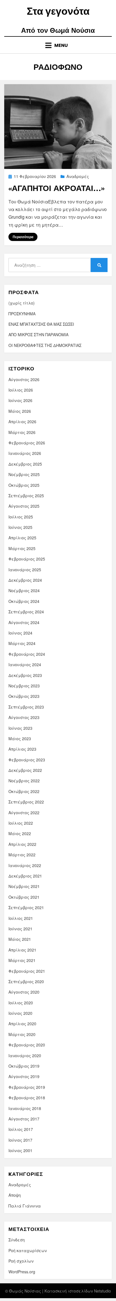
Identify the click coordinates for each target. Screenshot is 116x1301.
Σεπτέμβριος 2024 (26, 611)
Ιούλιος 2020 (20, 1002)
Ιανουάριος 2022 (24, 865)
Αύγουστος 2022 (23, 812)
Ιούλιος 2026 (20, 390)
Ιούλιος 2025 (20, 517)
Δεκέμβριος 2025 (25, 464)
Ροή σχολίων (21, 1261)
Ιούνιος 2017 (20, 1140)
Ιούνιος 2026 (20, 400)
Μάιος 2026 (19, 411)
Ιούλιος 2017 (20, 1129)
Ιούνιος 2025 (20, 527)
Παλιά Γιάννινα (24, 1206)
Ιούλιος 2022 (20, 823)
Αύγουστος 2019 (23, 1076)
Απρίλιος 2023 (22, 749)
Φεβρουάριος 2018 (26, 1097)
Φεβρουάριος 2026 (26, 443)
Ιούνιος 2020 (20, 1013)
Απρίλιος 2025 (22, 537)
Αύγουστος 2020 (23, 992)
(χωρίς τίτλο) (21, 303)
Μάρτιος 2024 (21, 643)
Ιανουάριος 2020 (24, 1055)
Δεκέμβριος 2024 (25, 580)
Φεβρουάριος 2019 (26, 1087)
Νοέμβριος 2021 (24, 886)
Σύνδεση (16, 1240)
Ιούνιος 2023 (20, 728)
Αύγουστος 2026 (23, 379)
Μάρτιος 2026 (21, 432)
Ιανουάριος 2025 (24, 569)
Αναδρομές (77, 176)
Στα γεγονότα (58, 11)
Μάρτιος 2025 (21, 548)
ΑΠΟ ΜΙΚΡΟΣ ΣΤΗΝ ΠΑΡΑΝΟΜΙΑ (38, 334)
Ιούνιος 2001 (20, 1150)
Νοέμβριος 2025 (24, 474)
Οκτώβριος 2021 (23, 897)
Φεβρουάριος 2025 (26, 559)
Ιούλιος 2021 (20, 918)
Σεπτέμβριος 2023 (26, 707)
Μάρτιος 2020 (21, 1034)
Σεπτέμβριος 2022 (26, 802)
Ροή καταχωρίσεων (27, 1250)
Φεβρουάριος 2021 (26, 971)
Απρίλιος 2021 (22, 950)
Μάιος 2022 (19, 833)
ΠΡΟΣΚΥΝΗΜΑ (21, 313)
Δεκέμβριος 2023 (25, 675)
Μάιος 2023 (19, 738)
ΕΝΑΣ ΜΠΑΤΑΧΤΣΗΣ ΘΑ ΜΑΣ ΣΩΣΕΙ (41, 324)
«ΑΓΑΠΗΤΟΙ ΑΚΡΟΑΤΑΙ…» (56, 188)
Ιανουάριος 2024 (24, 664)
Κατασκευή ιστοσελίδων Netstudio (77, 1291)
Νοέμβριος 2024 (24, 590)
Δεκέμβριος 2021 (25, 876)
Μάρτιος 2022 (21, 854)
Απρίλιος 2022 (22, 844)
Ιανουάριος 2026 (24, 453)
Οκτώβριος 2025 (23, 485)
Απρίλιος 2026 (22, 421)
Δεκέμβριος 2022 (25, 770)
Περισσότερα (23, 237)
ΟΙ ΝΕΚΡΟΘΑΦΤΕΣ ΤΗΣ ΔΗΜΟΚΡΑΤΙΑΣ (44, 345)
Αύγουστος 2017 (23, 1119)
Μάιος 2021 (19, 939)
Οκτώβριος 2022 (23, 791)
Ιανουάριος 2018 (24, 1108)
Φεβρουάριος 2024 (26, 654)
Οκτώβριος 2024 (23, 601)
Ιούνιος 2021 (20, 928)
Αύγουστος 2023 (23, 717)
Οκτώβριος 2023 (23, 696)
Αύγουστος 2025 (23, 506)
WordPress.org (21, 1271)
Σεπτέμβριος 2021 (26, 907)
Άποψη (14, 1195)
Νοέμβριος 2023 (24, 685)
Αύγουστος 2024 (23, 622)
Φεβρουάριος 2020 (26, 1045)
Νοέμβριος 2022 (24, 780)
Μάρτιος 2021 (21, 960)
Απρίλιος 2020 (22, 1023)
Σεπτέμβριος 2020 (26, 981)
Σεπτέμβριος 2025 (26, 495)
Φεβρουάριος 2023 (26, 760)
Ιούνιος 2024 (20, 633)
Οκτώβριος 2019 (23, 1066)
